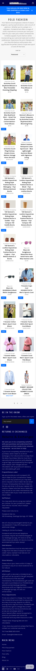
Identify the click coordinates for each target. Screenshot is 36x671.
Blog (3, 657)
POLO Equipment (8, 648)
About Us (5, 660)
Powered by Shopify (21, 666)
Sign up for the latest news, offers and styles (18, 417)
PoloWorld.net (11, 666)
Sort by (18, 50)
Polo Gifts (5, 654)
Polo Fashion (6, 651)
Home (4, 644)
